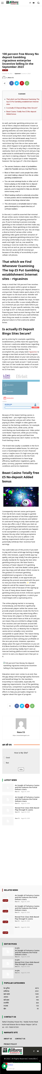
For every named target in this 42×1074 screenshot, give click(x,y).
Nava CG (11, 77)
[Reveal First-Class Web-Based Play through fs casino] (8, 810)
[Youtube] (33, 3)
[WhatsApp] (27, 83)
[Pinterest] (22, 83)
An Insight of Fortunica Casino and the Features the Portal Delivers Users (27, 787)
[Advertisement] (21, 28)
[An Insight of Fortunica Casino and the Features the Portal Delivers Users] (8, 788)
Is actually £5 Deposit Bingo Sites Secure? (22, 108)
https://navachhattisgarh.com (21, 735)
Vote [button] (21, 769)
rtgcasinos (33, 352)
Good (8, 757)
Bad (7, 763)
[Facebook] (30, 3)
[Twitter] (16, 83)
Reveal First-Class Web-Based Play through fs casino (27, 809)
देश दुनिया (5, 70)
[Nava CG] (4, 77)
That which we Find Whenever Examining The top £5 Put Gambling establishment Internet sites (22, 101)
